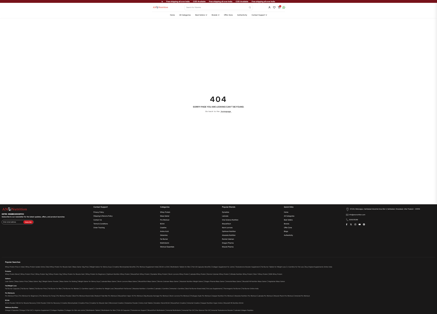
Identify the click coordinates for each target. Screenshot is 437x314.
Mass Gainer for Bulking (68, 281)
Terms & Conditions (100, 224)
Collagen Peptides (57, 310)
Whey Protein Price (27, 274)
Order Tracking (99, 228)
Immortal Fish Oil (188, 310)
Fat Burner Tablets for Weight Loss (273, 267)
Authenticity (242, 15)
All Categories (185, 15)
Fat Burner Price (41, 288)
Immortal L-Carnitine (177, 288)
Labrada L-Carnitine (162, 288)
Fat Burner (164, 239)
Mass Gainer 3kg (35, 281)
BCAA (162, 224)
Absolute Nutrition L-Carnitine (143, 288)
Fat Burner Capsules (12, 288)
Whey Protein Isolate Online (35, 267)
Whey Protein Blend (12, 274)
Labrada (225, 216)
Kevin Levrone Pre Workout (179, 296)
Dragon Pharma (228, 243)
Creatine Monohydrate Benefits (124, 267)
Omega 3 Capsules (12, 310)
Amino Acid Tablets (146, 303)
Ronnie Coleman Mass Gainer (168, 281)
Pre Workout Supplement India (147, 267)
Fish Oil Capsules (123, 310)
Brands (214, 15)
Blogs (286, 231)
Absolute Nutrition (228, 235)
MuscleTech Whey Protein (140, 274)
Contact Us (97, 220)
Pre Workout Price (11, 296)
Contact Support (258, 15)
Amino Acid (164, 231)
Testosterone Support (138, 310)
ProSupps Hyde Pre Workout (201, 296)
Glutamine (164, 235)
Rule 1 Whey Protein (261, 274)
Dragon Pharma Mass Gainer (215, 281)
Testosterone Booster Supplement (248, 267)
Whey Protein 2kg (55, 274)
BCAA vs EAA (164, 267)
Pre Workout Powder (64, 296)
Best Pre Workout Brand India (83, 296)
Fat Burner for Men (55, 288)
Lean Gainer (9, 281)
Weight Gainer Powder (50, 281)
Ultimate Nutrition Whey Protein (241, 274)
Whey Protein (165, 212)
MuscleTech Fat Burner (123, 288)
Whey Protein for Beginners (96, 274)
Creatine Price (84, 303)
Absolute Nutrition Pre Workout (246, 296)
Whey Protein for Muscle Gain (73, 274)
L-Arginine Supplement (41, 310)
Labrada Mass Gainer (108, 281)
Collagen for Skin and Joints (75, 310)
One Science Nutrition (230, 220)
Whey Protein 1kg (42, 274)
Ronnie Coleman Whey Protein (218, 274)
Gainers (8, 278)
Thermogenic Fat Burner (232, 288)
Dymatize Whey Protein (159, 274)
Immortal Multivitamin (173, 310)
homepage (226, 111)
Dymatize (225, 212)
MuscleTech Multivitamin (156, 310)
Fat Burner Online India (250, 288)
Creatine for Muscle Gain (99, 303)
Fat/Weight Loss (11, 286)
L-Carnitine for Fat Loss (295, 267)
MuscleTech (226, 224)
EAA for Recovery (54, 303)
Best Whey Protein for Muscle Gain (58, 267)
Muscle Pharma (228, 247)
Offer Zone (228, 15)
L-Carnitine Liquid (86, 288)
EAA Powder (41, 303)
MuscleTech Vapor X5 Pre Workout (130, 296)
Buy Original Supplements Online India (318, 267)
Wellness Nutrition (11, 307)
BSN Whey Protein (275, 274)
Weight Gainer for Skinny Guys (101, 267)
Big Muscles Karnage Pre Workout (156, 296)
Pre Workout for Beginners (28, 296)
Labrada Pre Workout (265, 296)
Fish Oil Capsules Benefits (201, 267)
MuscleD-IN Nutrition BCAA (233, 303)
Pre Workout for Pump (47, 296)
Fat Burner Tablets (27, 288)
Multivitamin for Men (109, 310)
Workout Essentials (167, 247)
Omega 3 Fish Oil (26, 310)
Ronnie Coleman (228, 239)
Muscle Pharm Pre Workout (283, 296)
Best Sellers (200, 15)
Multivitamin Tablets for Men (181, 267)
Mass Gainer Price (21, 281)
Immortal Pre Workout (302, 296)
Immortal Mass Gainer (233, 281)
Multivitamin (164, 243)
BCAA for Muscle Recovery (26, 303)
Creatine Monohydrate (69, 303)
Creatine (163, 228)
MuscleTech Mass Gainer (147, 281)
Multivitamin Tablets (93, 310)
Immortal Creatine (193, 303)
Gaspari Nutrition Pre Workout (222, 296)
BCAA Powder (10, 303)
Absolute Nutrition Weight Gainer (191, 281)
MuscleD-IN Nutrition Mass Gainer (255, 281)
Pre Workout (164, 220)
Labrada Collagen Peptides (243, 310)
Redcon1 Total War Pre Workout (106, 296)
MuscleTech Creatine (178, 303)
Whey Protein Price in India (14, 267)
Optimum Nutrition (229, 231)
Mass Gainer (164, 216)
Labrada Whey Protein (198, 274)
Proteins (8, 271)
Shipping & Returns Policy (103, 216)
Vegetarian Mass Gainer (276, 281)
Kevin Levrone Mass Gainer (127, 281)
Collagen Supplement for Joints (223, 267)
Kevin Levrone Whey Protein (179, 274)
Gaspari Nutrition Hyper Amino (212, 303)
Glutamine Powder (131, 303)
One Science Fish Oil (202, 310)
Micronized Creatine (116, 303)
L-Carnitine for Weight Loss (104, 288)
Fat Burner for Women (71, 288)
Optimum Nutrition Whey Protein (118, 274)
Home (172, 15)
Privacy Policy (98, 212)
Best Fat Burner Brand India (195, 288)
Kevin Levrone (227, 228)
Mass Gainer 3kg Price (81, 267)
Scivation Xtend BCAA (162, 303)
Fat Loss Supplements (214, 288)
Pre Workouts (10, 293)
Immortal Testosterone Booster (222, 310)
